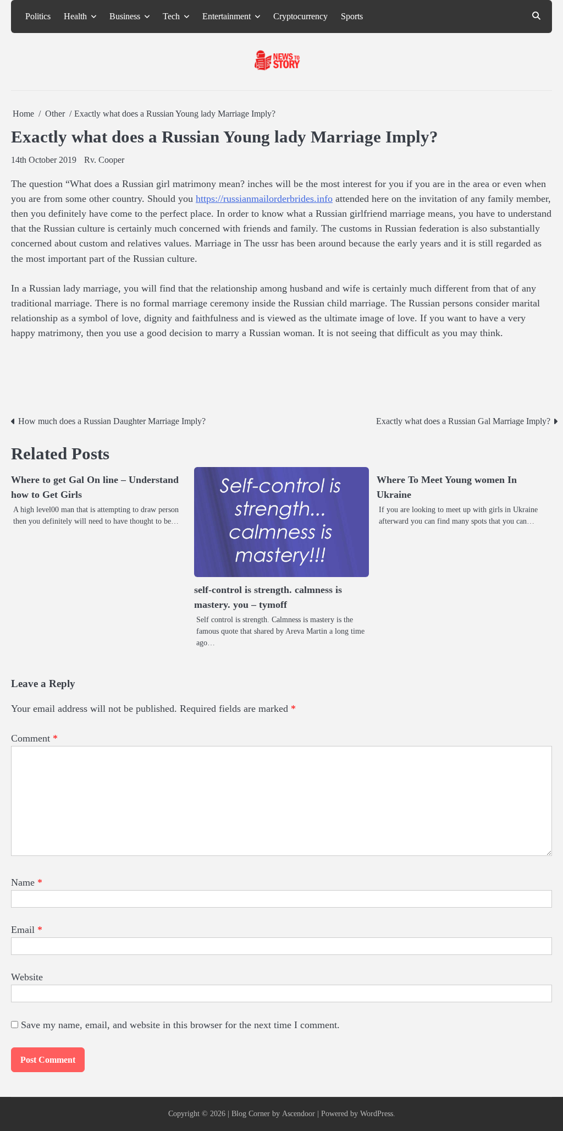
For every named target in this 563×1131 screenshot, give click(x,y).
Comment (34, 738)
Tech (171, 16)
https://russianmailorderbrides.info (264, 198)
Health (75, 16)
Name (26, 882)
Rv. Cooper (104, 159)
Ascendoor (298, 1114)
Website (27, 976)
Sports (352, 16)
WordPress (376, 1114)
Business (124, 16)
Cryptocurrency (300, 16)
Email (26, 929)
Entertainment (226, 16)
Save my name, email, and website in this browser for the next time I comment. (180, 1024)
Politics (38, 16)
